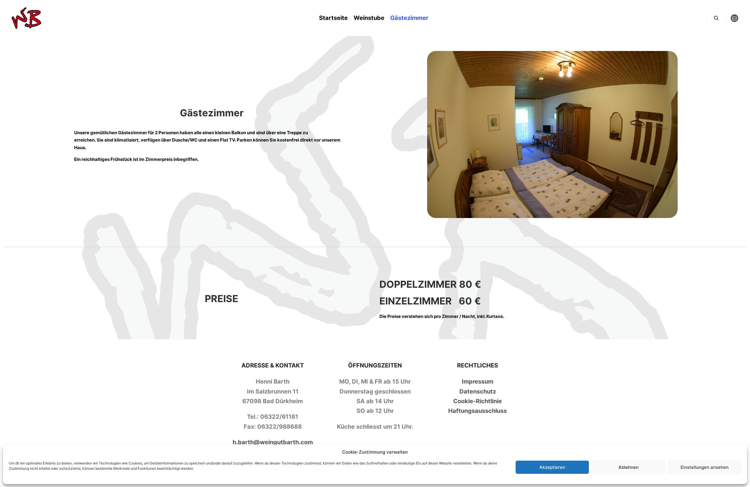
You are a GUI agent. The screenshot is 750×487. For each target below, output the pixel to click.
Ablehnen (628, 467)
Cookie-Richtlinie (477, 401)
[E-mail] (734, 18)
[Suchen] (716, 18)
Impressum (477, 381)
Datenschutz (477, 391)
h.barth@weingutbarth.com (273, 442)
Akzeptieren (552, 467)
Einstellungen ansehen (705, 467)
